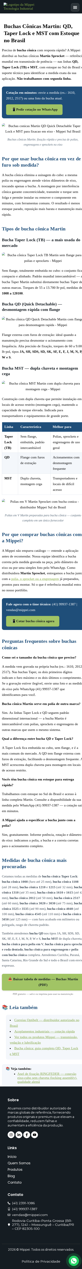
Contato (15, 1182)
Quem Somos (19, 1163)
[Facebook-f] (26, 1134)
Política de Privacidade (41, 1261)
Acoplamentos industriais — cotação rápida (44, 1031)
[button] (75, 7)
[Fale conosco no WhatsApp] (74, 1261)
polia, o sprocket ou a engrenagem (35, 579)
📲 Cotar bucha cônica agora (32, 621)
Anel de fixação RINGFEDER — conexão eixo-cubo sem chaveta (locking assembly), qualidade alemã (47, 1078)
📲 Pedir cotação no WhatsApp (34, 109)
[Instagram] (11, 1134)
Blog (11, 1176)
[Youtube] (34, 1134)
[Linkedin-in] (18, 1134)
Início (12, 1156)
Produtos (15, 1169)
